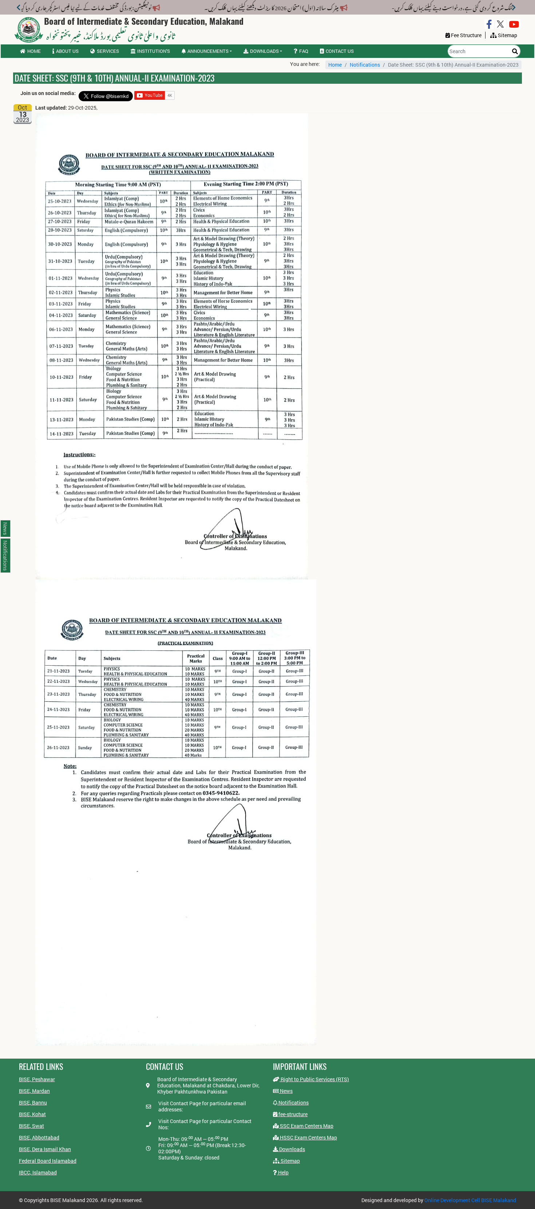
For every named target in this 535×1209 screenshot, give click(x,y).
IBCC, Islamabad (38, 1172)
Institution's (153, 51)
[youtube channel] (514, 24)
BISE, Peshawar (37, 1079)
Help (283, 1172)
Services (108, 51)
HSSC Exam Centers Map (308, 1137)
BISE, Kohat (32, 1114)
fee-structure (292, 1114)
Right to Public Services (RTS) (314, 1079)
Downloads (291, 1149)
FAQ (303, 51)
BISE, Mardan (34, 1090)
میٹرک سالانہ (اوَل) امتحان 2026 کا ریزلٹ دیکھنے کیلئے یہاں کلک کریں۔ (285, 6)
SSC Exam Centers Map (306, 1125)
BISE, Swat (31, 1125)
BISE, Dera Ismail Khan (45, 1149)
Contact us (340, 51)
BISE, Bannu (33, 1102)
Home (34, 51)
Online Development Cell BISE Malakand (470, 1200)
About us (67, 51)
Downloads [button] (264, 51)
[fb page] (489, 24)
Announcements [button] (208, 51)
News (286, 1090)
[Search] (515, 51)
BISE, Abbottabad (39, 1137)
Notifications (365, 64)
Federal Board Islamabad (47, 1160)
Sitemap (290, 1160)
